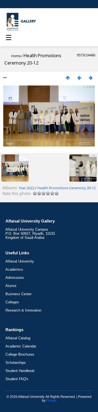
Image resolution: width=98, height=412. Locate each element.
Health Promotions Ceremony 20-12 (66, 187)
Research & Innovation (23, 310)
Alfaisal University (19, 261)
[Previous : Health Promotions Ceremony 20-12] (79, 78)
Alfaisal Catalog (17, 338)
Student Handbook (20, 371)
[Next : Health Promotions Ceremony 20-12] (90, 78)
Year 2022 (26, 187)
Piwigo (51, 400)
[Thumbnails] (68, 78)
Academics (14, 269)
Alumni (10, 286)
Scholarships (15, 363)
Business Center (18, 294)
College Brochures (19, 354)
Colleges (12, 302)
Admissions (14, 278)
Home (16, 55)
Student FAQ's (16, 379)
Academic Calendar (20, 346)
